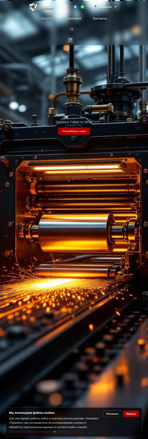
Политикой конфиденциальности (31, 431)
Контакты (100, 18)
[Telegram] (75, 6)
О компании (72, 18)
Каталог (47, 18)
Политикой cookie (68, 431)
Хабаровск (105, 7)
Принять (131, 413)
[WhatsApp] (82, 6)
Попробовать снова (74, 131)
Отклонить (112, 413)
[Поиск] (72, 29)
